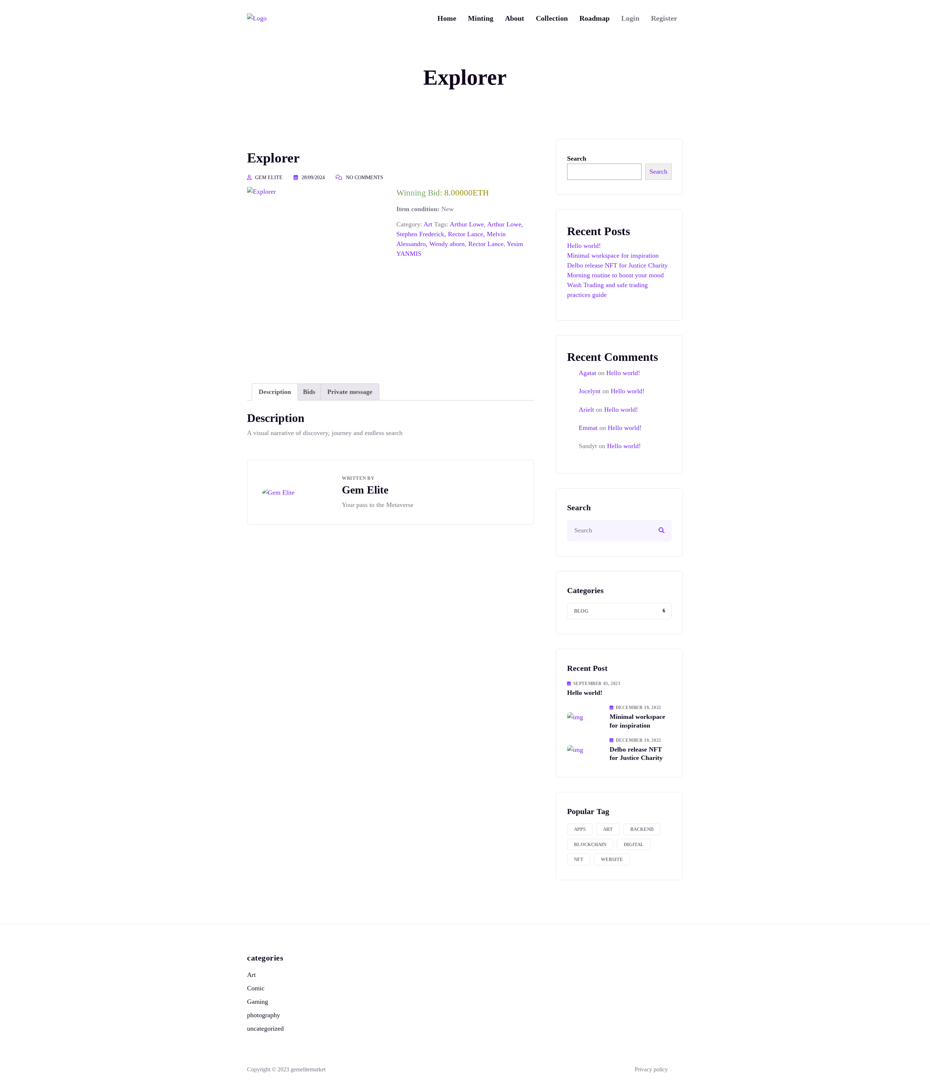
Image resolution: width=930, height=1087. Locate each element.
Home (446, 18)
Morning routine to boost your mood (615, 275)
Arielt (586, 409)
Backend (642, 829)
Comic (255, 988)
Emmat (588, 427)
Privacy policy (651, 1069)
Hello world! (584, 245)
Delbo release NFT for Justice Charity (617, 265)
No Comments (364, 177)
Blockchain (590, 844)
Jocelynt (590, 391)
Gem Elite (269, 177)
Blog (581, 611)
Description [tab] (275, 391)
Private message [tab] (349, 391)
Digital (634, 844)
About (514, 18)
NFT (578, 859)
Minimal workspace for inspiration (613, 255)
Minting (480, 18)
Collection (552, 18)
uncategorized (265, 1028)
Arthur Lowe (467, 224)
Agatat (587, 373)
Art (428, 224)
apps (580, 829)
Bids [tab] (309, 391)
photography (263, 1015)
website (612, 859)
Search (576, 158)
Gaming (257, 1001)
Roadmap (594, 18)
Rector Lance (486, 243)
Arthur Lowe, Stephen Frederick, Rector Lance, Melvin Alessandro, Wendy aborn (459, 234)
